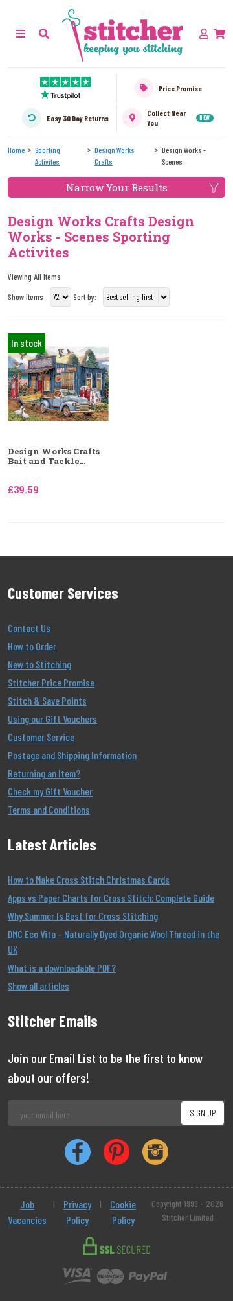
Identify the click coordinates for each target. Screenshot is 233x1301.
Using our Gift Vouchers (52, 718)
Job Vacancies (27, 1212)
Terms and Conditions (49, 809)
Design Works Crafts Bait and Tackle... (54, 457)
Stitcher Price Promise (51, 682)
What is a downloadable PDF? (62, 967)
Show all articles (38, 985)
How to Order (32, 646)
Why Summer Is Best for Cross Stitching (83, 915)
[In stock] (58, 382)
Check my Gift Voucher (50, 791)
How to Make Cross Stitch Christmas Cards (89, 879)
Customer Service (41, 737)
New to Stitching (39, 664)
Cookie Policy (123, 1212)
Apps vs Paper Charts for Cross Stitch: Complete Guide (111, 897)
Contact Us (29, 628)
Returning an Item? (44, 773)
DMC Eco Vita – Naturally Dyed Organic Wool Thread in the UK (113, 941)
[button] (44, 33)
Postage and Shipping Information (72, 755)
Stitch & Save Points (47, 700)
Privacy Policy (77, 1212)
